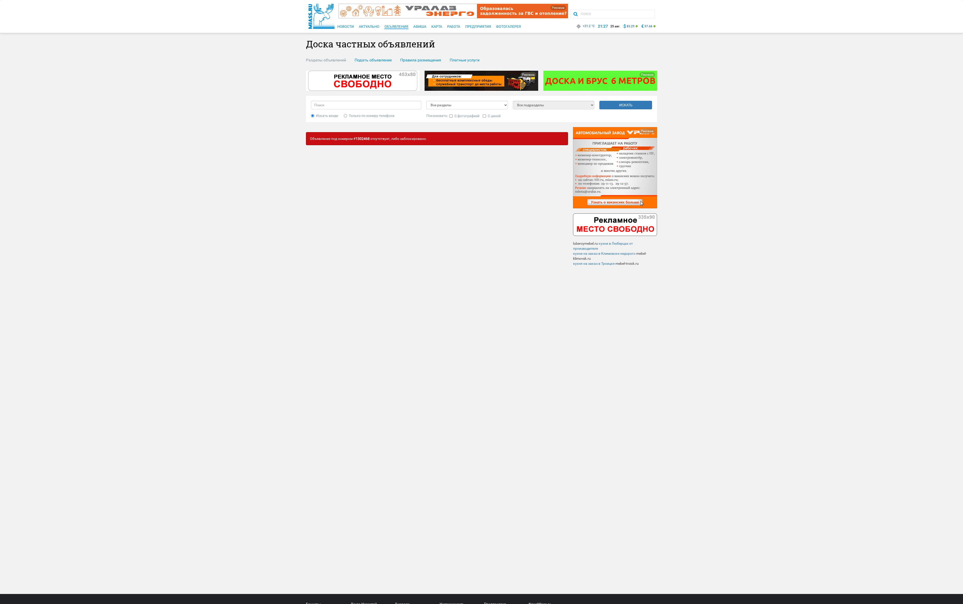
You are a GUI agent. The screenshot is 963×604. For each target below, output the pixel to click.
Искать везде (327, 116)
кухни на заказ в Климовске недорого (604, 253)
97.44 (648, 26)
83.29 (630, 26)
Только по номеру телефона (371, 116)
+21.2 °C (589, 26)
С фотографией (466, 116)
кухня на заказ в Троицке (594, 264)
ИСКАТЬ (625, 105)
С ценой (494, 116)
